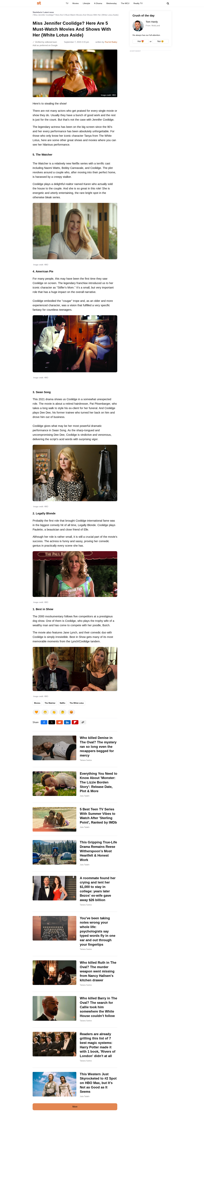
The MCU (125, 3)
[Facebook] (44, 722)
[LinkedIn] (67, 722)
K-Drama (98, 3)
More (74, 1107)
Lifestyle (86, 3)
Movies (75, 3)
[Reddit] (59, 722)
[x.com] (51, 722)
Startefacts (37, 12)
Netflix (62, 703)
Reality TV (138, 3)
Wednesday (111, 3)
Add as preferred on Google (45, 45)
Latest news (48, 12)
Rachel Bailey (111, 42)
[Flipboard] (75, 722)
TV (67, 3)
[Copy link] (83, 722)
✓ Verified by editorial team (45, 42)
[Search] (168, 3)
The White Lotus (77, 703)
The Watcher (50, 703)
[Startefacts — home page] (39, 3)
